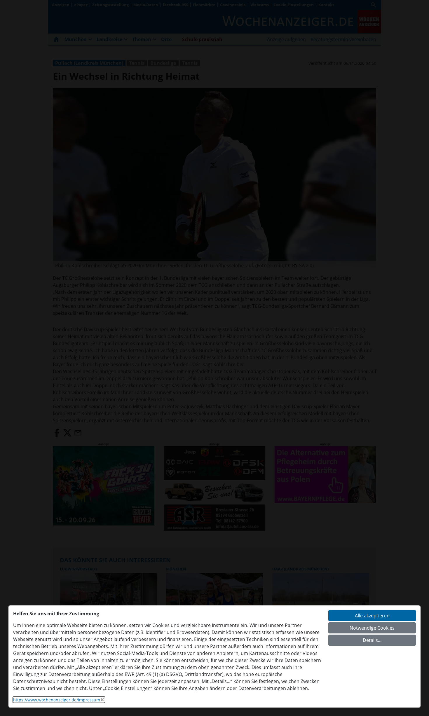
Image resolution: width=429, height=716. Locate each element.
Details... (372, 640)
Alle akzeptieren (372, 615)
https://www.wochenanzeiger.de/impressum (56, 700)
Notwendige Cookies (372, 628)
